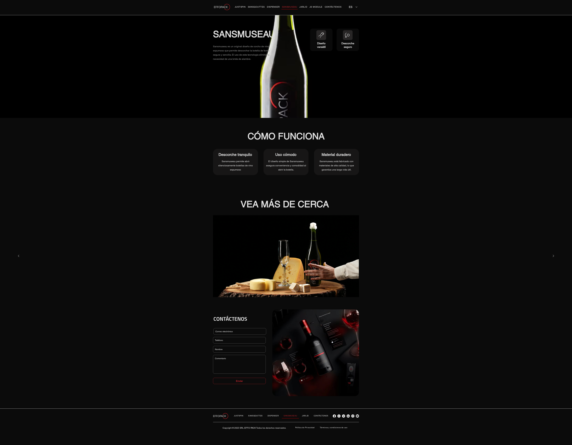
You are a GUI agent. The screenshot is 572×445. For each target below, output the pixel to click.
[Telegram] (343, 416)
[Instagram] (352, 416)
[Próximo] (553, 256)
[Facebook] (334, 416)
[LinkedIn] (348, 416)
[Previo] (18, 256)
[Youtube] (357, 416)
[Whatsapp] (339, 416)
